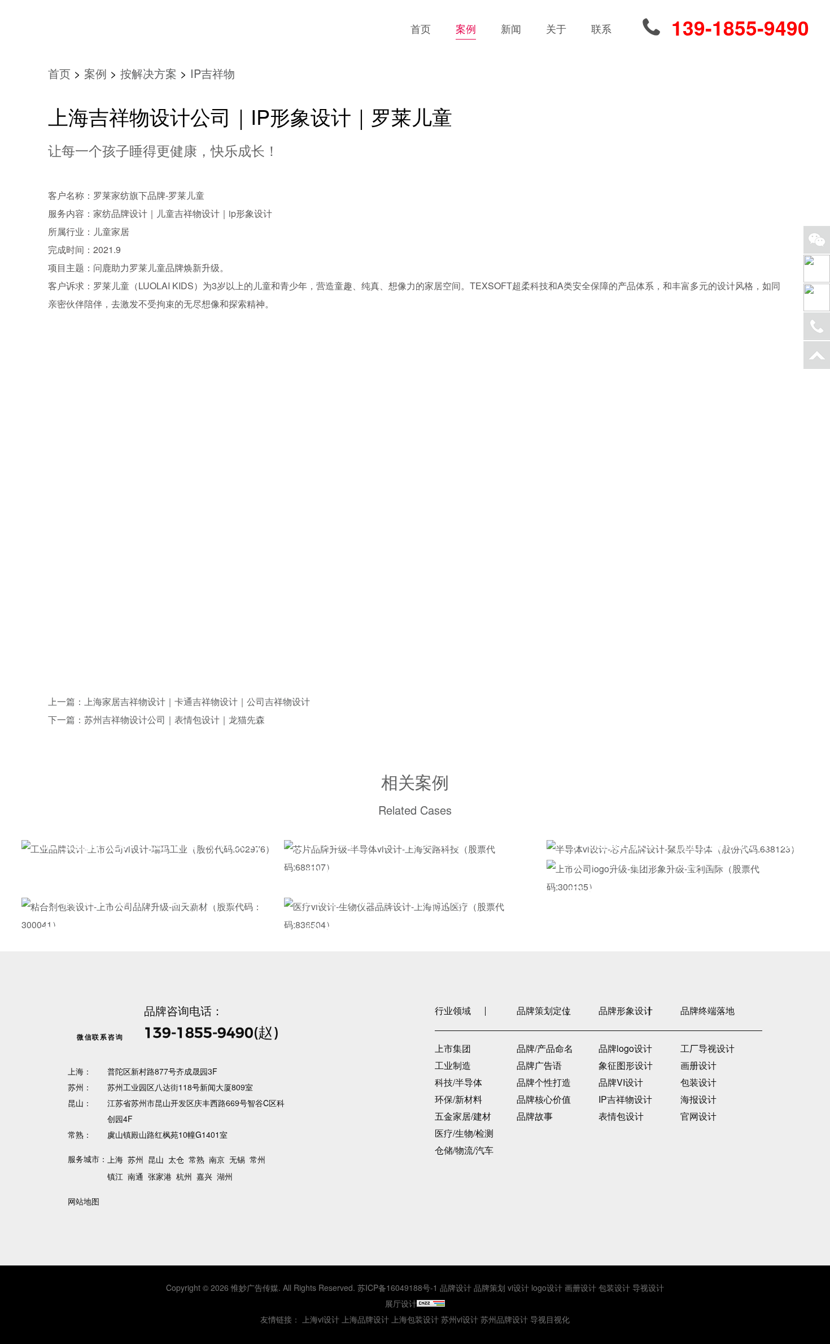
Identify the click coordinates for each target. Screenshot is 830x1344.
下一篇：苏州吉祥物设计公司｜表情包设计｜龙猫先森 (156, 719)
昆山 (156, 1159)
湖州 (225, 1176)
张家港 (160, 1176)
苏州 (135, 1159)
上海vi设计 (320, 1319)
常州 (257, 1159)
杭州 (184, 1176)
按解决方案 (148, 73)
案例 (95, 73)
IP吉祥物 (212, 73)
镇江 (115, 1176)
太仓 (176, 1159)
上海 (115, 1159)
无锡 (237, 1159)
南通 (135, 1176)
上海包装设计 (415, 1319)
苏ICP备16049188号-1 (397, 1287)
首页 (59, 73)
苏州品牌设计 (504, 1319)
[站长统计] (431, 1303)
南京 (217, 1159)
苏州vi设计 (459, 1319)
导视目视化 (550, 1319)
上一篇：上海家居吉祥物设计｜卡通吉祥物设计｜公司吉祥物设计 (179, 701)
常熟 (196, 1159)
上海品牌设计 (365, 1319)
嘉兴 (204, 1176)
